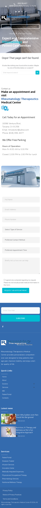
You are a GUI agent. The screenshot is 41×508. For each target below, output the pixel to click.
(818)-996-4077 (16, 133)
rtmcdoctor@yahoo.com (18, 130)
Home (12, 33)
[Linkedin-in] (15, 11)
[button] (38, 27)
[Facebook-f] (22, 11)
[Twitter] (19, 11)
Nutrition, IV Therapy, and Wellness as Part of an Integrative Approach (26, 430)
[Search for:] (18, 72)
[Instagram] (25, 11)
